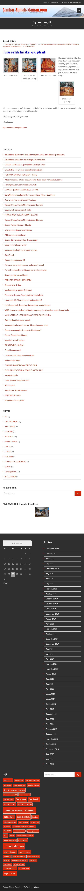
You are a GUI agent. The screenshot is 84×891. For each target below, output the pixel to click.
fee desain (34, 799)
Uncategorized (10, 472)
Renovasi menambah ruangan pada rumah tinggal (24, 265)
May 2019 (49, 584)
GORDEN (9, 432)
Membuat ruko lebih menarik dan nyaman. (21, 250)
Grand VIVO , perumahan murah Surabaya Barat (23, 170)
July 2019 (49, 574)
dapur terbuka (7, 785)
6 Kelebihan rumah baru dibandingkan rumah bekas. (25, 160)
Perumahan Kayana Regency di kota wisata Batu (24, 295)
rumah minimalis (11, 375)
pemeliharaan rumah (19, 831)
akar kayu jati (45, 44)
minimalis (7, 831)
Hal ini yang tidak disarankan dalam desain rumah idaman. (27, 305)
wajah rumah (10, 873)
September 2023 (52, 549)
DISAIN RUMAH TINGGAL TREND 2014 (21, 365)
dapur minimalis (19, 780)
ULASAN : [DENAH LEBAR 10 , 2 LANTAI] (21, 190)
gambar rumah (9, 804)
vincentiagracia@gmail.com (74, 2)
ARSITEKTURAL (30, 46)
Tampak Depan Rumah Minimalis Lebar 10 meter (24, 205)
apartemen (8, 780)
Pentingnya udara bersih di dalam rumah (20, 185)
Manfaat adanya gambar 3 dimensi (18, 290)
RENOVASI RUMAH (13, 395)
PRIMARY (9, 457)
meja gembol (6, 46)
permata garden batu (32, 831)
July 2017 (49, 649)
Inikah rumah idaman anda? (15, 245)
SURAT (8, 467)
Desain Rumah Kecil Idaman (16, 335)
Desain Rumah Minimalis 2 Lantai (18, 225)
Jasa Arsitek (9, 255)
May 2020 (49, 564)
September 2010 (52, 749)
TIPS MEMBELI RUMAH (14, 345)
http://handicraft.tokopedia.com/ (15, 128)
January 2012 (51, 714)
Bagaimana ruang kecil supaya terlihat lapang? (23, 330)
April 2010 (50, 764)
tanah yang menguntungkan (19, 860)
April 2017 (50, 659)
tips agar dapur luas (19, 864)
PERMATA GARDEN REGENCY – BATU (21, 175)
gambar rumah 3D (25, 804)
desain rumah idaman (14, 790)
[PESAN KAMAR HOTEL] (42, 512)
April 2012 (50, 709)
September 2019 (52, 569)
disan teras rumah (8, 799)
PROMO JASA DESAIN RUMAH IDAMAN (21, 215)
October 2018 (51, 609)
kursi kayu (76, 44)
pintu (5, 835)
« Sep (5, 583)
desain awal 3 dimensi (19, 785)
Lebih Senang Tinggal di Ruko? (17, 380)
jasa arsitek (23, 816)
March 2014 (50, 699)
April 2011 (50, 724)
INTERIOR (33, 44)
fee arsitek (21, 799)
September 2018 (52, 614)
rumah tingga (7, 856)
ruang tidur (22, 840)
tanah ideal (6, 860)
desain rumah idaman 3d (10, 794)
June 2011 (50, 719)
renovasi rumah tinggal (10, 840)
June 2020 (50, 559)
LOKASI (8, 452)
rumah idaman (14, 846)
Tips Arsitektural (10, 868)
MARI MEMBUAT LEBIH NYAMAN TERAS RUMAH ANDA (28, 315)
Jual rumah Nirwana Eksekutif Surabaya (20, 200)
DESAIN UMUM (11, 422)
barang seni (52, 44)
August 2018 (51, 619)
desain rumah (33, 785)
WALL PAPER (10, 477)
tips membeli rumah (24, 868)
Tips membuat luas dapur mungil (17, 320)
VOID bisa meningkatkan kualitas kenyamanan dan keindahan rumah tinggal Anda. (37, 310)
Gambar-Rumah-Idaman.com (25, 10)
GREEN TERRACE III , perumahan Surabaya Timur (25, 165)
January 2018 (51, 634)
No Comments (22, 44)
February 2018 (51, 629)
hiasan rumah (9, 41)
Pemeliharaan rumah (13, 350)
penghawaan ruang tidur (14, 400)
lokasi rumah (7, 826)
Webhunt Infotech (33, 887)
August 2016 (51, 674)
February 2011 (51, 729)
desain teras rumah (24, 794)
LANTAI (8, 447)
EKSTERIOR (10, 427)
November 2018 (52, 604)
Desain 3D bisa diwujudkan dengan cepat (21, 240)
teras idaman (33, 860)
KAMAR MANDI (11, 442)
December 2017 (52, 639)
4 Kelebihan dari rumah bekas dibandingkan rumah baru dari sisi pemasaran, (35, 155)
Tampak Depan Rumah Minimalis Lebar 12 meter (24, 220)
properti (12, 835)
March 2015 (50, 694)
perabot (13, 46)
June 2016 (50, 679)
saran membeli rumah (19, 856)
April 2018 (50, 624)
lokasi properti (34, 822)
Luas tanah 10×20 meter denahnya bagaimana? (23, 300)
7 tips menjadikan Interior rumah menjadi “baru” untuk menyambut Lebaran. (34, 180)
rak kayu (18, 46)
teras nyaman (7, 864)
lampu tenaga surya (12, 360)
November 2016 (52, 669)
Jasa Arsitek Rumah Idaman (16, 390)
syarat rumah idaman (33, 856)
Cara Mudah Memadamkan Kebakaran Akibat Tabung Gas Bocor (30, 195)
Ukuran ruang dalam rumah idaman (18, 230)
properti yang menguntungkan (25, 835)
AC (6, 417)
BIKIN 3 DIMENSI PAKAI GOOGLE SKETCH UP (24, 370)
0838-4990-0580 (54, 2)
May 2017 (49, 654)
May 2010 (49, 759)
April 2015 (50, 689)
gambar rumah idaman (19, 810)
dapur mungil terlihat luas (32, 780)
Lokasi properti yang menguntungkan (19, 355)
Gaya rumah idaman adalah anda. (18, 210)
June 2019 (50, 579)
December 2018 (52, 599)
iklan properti (10, 385)
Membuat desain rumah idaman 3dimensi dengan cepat (26, 325)
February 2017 (51, 664)
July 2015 (49, 684)
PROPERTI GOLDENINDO (15, 462)
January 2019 (51, 594)
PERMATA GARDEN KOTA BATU (18, 280)
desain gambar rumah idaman (16, 275)
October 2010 (51, 744)
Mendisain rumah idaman (14, 340)
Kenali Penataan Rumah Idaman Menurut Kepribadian (26, 270)
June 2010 (50, 754)
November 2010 (52, 739)
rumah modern (24, 852)
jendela (35, 817)
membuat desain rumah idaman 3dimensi (24, 826)
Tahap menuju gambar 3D (15, 260)
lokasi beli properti (23, 822)
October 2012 (51, 704)
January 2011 (51, 734)
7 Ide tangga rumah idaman (15, 235)
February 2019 (51, 589)
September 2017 (52, 644)
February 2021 (51, 554)
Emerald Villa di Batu (13, 285)
